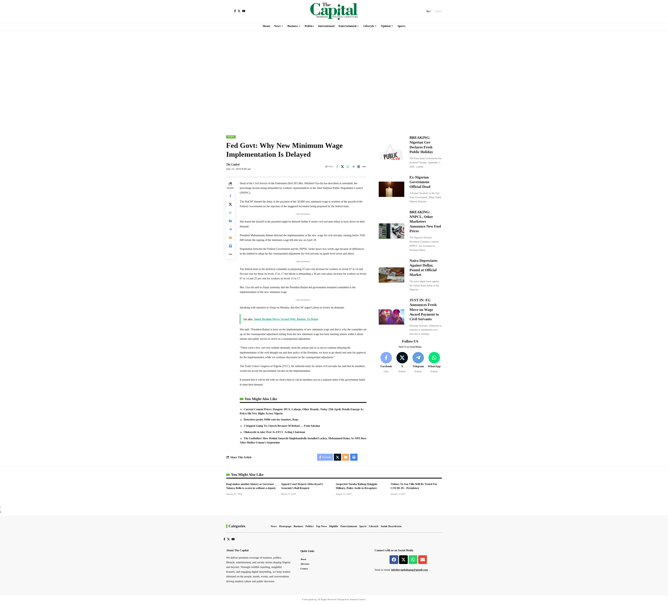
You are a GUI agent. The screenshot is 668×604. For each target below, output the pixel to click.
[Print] (230, 246)
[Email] (230, 237)
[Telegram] (418, 362)
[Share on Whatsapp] (347, 166)
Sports (363, 526)
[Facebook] (235, 11)
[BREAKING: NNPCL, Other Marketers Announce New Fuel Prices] (391, 231)
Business (298, 526)
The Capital (233, 164)
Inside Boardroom (391, 526)
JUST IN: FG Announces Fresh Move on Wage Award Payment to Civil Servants (424, 309)
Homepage (285, 526)
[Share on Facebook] (337, 166)
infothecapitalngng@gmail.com (409, 569)
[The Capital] (334, 11)
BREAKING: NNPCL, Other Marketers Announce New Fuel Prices (425, 221)
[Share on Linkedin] (230, 221)
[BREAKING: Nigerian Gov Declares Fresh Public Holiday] (391, 152)
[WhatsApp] (434, 362)
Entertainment (348, 526)
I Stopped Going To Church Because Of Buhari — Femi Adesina (282, 425)
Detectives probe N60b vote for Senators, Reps (271, 419)
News (231, 137)
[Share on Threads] (358, 166)
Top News (321, 526)
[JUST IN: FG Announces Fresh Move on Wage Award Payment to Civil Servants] (391, 317)
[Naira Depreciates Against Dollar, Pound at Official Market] (391, 275)
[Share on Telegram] (353, 166)
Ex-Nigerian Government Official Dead (419, 182)
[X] (239, 11)
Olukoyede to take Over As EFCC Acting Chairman (274, 432)
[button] (229, 11)
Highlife (333, 526)
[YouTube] (243, 11)
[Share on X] (342, 166)
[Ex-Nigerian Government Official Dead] (391, 189)
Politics (309, 526)
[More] (364, 166)
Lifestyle (374, 526)
